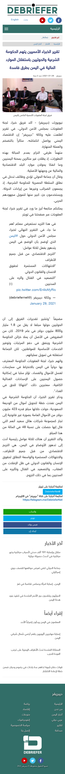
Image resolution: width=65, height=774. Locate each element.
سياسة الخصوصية (20, 725)
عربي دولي (57, 720)
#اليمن (13, 236)
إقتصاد (26, 709)
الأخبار (47, 44)
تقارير (59, 725)
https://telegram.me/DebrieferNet (42, 500)
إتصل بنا (25, 730)
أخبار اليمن (38, 44)
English (15, 19)
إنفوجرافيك (24, 720)
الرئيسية (55, 29)
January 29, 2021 (43, 304)
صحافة (58, 730)
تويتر (32, 518)
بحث (26, 19)
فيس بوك (33, 524)
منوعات (26, 714)
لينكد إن (32, 531)
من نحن (58, 709)
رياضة (27, 704)
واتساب (32, 511)
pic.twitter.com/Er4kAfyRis (36, 290)
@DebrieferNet (52, 491)
